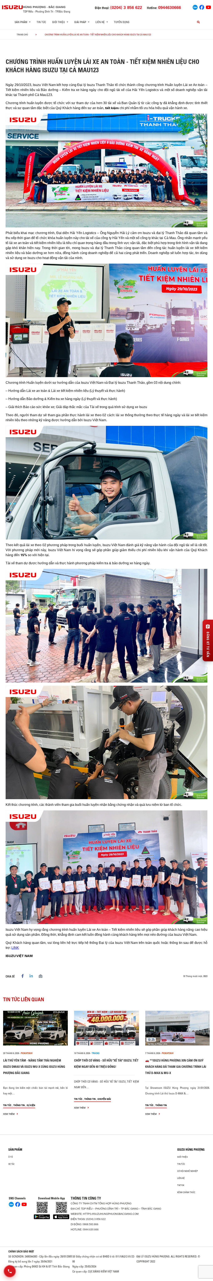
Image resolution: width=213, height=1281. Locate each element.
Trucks (95, 1053)
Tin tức (41, 22)
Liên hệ (181, 1178)
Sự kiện (31, 1105)
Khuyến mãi (104, 1098)
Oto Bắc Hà (106, 1279)
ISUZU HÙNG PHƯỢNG (191, 1149)
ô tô (10, 1156)
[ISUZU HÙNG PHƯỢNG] (12, 7)
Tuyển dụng (121, 22)
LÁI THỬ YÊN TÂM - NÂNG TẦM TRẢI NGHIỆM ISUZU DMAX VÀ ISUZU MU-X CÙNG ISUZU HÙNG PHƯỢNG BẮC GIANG (34, 1066)
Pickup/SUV (26, 1053)
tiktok (180, 1185)
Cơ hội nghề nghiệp (187, 1171)
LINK (15, 948)
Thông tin (19, 1105)
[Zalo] (195, 7)
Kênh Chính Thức (186, 1192)
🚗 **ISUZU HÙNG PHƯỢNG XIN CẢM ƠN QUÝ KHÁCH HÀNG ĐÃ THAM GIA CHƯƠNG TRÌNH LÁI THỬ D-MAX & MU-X (175, 1066)
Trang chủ (22, 34)
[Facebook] (201, 7)
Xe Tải (11, 1164)
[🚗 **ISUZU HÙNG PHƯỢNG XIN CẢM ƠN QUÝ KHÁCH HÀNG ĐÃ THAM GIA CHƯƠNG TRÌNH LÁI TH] (177, 1028)
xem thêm (9, 1113)
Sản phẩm (15, 1149)
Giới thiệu (182, 1156)
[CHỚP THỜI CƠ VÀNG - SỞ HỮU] (106, 1028)
